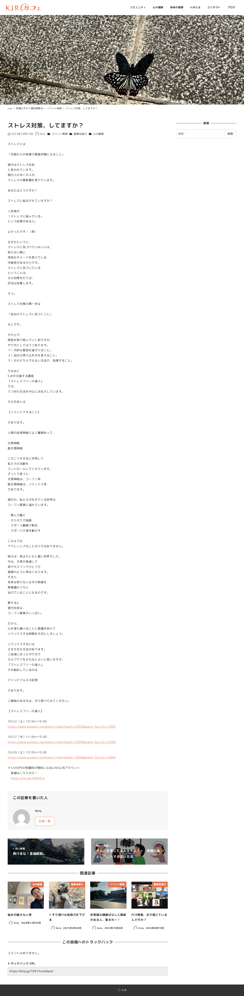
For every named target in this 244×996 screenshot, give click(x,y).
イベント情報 (60, 134)
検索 (230, 134)
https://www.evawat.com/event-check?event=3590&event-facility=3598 (62, 742)
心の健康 (98, 134)
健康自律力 (80, 134)
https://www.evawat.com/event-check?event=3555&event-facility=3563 (62, 727)
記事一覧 (45, 821)
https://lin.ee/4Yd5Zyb (28, 778)
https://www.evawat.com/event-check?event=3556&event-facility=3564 (62, 757)
